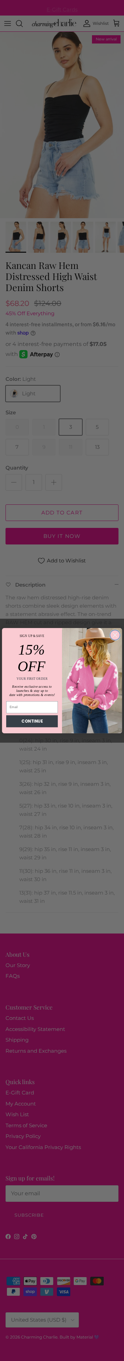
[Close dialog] (115, 635)
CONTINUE (31, 721)
